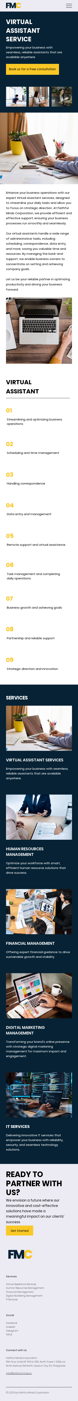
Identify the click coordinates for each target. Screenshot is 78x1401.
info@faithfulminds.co (19, 1373)
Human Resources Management (25, 1288)
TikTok (9, 1334)
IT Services (11, 1299)
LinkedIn (10, 1327)
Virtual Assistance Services (21, 1284)
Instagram (12, 1330)
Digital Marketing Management (24, 1295)
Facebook (12, 1323)
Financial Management (20, 1292)
